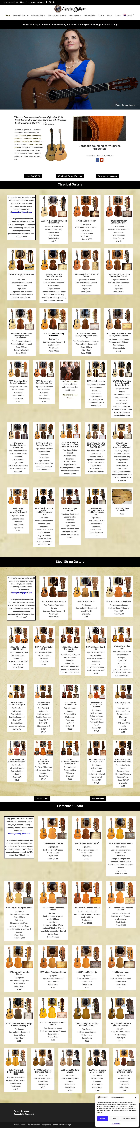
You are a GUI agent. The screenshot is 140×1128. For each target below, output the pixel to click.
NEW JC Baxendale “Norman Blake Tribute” (70, 649)
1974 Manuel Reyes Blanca (121, 843)
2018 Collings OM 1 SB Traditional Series (123, 761)
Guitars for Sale (37, 15)
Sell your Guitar (90, 15)
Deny (114, 1119)
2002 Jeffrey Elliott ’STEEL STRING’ (96, 761)
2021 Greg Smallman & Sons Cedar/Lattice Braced (118, 335)
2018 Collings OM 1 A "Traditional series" (17, 761)
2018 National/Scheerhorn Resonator (70, 762)
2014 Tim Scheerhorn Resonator (43, 762)
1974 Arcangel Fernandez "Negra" (124, 1071)
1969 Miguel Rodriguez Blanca (53, 972)
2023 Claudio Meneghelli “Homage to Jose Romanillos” (21, 336)
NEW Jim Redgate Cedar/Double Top (44, 444)
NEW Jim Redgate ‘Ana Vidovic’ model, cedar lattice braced (70, 444)
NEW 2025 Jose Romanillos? (122, 509)
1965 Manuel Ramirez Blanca (87, 908)
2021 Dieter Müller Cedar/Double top (119, 222)
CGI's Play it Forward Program (70, 176)
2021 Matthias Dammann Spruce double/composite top (96, 511)
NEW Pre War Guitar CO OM (44, 648)
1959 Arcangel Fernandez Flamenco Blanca (87, 1024)
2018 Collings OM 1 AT (123, 704)
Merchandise (74, 15)
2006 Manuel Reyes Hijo (86, 972)
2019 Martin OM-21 (86, 601)
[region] (99, 128)
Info (108, 15)
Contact (118, 15)
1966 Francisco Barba (53, 843)
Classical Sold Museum (57, 15)
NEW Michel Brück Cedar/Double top (54, 275)
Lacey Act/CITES (33, 176)
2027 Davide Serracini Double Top (21, 275)
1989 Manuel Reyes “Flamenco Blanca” (42, 1071)
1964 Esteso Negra (120, 972)
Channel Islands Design (61, 1125)
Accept (102, 1119)
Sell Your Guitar (98, 798)
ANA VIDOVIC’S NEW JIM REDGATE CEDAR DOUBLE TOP (96, 445)
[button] (136, 1097)
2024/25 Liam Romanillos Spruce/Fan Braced (121, 445)
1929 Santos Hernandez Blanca (19, 973)
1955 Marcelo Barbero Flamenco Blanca (121, 1024)
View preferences (129, 1119)
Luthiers (31, 144)
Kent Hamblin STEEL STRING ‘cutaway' (96, 705)
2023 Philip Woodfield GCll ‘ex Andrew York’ (54, 222)
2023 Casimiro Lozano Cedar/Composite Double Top (86, 336)
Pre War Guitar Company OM (43, 703)
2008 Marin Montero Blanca (70, 1071)
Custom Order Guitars (30, 141)
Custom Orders (42, 798)
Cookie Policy (116, 1124)
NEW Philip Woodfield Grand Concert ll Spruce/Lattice (122, 383)
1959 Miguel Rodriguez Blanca (19, 908)
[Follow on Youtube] (101, 160)
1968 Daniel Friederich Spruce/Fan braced (18, 510)
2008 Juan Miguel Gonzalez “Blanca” (121, 909)
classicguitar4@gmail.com (21, 212)
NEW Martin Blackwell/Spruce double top (18, 445)
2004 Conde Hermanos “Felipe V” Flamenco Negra (19, 1024)
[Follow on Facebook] (97, 160)
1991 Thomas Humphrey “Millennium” (53, 335)
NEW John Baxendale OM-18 (118, 601)
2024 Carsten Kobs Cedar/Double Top (44, 382)
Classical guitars (26, 136)
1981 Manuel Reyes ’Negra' (87, 843)
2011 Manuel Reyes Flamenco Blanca (53, 1023)
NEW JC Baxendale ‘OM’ (122, 647)
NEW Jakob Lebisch (96, 381)
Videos (101, 15)
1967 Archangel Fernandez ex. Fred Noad (15, 1072)
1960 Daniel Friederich (86, 221)
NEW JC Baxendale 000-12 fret (18, 648)
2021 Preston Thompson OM (70, 703)
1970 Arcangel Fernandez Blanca (53, 909)
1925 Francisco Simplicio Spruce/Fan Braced (119, 275)
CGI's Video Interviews (107, 176)
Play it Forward (71, 381)
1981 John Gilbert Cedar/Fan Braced (86, 275)
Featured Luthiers (19, 15)
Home (7, 15)
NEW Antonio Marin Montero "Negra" (97, 1071)
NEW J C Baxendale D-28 (96, 648)
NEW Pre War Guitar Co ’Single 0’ (17, 703)
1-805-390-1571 (11, 2)
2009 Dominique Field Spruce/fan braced (18, 382)
